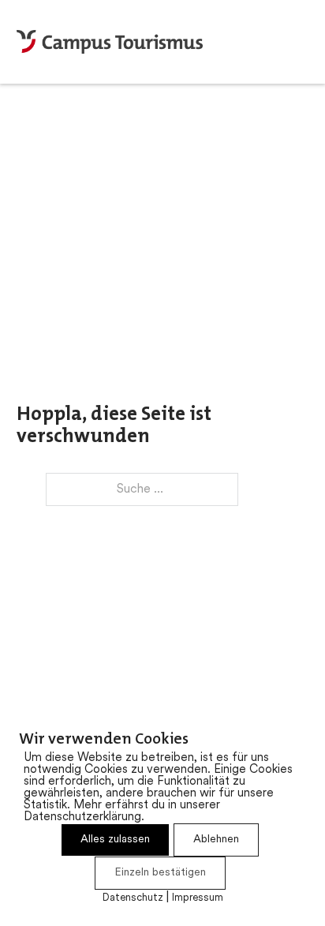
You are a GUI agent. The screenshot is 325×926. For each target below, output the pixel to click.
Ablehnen (216, 839)
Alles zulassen (115, 839)
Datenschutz (133, 898)
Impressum (197, 898)
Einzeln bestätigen (160, 873)
